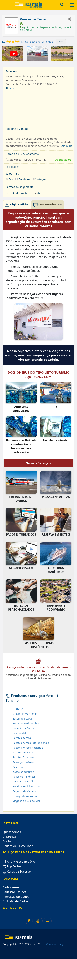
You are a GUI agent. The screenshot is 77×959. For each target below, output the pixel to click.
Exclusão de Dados (15, 901)
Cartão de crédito (17, 193)
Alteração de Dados (16, 897)
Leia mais (66, 145)
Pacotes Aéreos (22, 738)
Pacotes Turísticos (23, 757)
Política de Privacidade (18, 846)
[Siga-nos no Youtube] (38, 921)
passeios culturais (23, 772)
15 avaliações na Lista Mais (37, 41)
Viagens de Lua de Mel (26, 801)
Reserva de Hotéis (23, 781)
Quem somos (12, 832)
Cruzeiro (18, 709)
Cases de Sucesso (18, 872)
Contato (8, 841)
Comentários (50, 204)
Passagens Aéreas (23, 762)
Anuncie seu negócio (20, 861)
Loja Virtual (14, 866)
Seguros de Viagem (24, 791)
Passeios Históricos (24, 776)
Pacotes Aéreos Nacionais (28, 747)
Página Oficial (19, 204)
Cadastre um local (15, 892)
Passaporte (19, 767)
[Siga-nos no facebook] (29, 921)
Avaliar (60, 41)
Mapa (11, 88)
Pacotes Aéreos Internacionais (31, 742)
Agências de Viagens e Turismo (42, 27)
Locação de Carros (24, 728)
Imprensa (9, 837)
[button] (28, 159)
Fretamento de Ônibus (26, 723)
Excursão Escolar (23, 718)
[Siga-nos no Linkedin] (48, 921)
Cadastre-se (11, 887)
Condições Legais (56, 944)
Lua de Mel (19, 733)
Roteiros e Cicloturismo (26, 786)
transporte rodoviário (25, 796)
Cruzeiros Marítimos (25, 713)
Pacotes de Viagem (24, 752)
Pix (38, 193)
